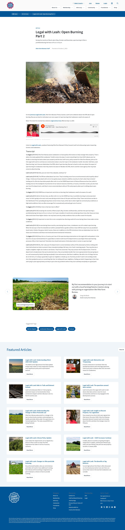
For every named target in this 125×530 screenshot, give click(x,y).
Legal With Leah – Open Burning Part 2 (42, 139)
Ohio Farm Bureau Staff (43, 48)
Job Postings (72, 500)
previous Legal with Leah (37, 114)
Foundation (104, 7)
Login (105, 3)
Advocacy (79, 7)
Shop (115, 7)
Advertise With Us (73, 507)
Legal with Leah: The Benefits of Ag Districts (95, 462)
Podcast (71, 329)
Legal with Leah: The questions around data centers (95, 386)
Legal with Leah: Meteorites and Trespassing (93, 361)
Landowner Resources (46, 329)
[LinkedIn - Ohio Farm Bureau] (107, 507)
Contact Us (72, 495)
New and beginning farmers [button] (25, 305)
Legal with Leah (36, 145)
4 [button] (10, 311)
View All (121, 349)
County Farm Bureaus (74, 510)
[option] (62, 294)
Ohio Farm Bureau (30, 139)
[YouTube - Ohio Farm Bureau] (112, 507)
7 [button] (16, 311)
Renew (98, 3)
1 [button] (5, 311)
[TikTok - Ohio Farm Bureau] (115, 507)
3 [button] (9, 311)
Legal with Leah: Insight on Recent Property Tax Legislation (94, 412)
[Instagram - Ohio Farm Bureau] (109, 507)
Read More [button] (30, 374)
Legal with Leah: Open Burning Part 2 (43, 14)
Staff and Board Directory (75, 498)
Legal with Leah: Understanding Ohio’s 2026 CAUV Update (38, 361)
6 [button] (14, 311)
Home (15, 14)
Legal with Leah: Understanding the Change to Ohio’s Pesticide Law (37, 412)
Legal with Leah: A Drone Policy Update (38, 438)
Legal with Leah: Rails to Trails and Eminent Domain (39, 386)
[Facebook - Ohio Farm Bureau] (101, 507)
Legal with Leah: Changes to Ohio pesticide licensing (39, 462)
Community (91, 7)
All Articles (25, 14)
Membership (66, 7)
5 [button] (12, 311)
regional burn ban (56, 121)
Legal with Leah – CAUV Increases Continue (97, 438)
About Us (54, 7)
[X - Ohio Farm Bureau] (104, 507)
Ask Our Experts (31, 329)
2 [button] (7, 311)
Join (90, 3)
